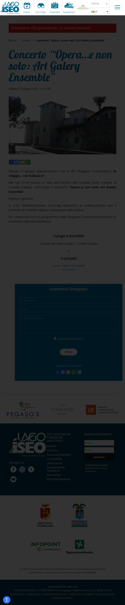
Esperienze (69, 12)
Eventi (27, 12)
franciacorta (83, 12)
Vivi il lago (41, 12)
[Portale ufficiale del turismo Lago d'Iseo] (10, 7)
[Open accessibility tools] (6, 599)
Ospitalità (55, 12)
